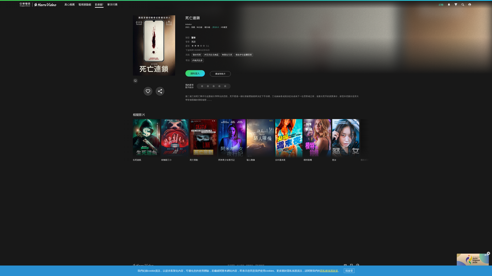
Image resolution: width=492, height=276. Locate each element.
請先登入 (195, 73)
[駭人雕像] (260, 140)
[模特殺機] (317, 140)
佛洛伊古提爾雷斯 (243, 55)
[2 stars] (208, 86)
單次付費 (112, 4)
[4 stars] (219, 86)
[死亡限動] (203, 140)
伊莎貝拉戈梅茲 (211, 55)
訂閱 (441, 4)
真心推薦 (69, 4)
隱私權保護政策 (329, 270)
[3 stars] (214, 86)
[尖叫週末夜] (288, 140)
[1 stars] (202, 86)
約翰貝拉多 (197, 60)
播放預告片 (220, 74)
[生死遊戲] (146, 140)
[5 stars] (225, 86)
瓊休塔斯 (197, 55)
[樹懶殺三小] (174, 140)
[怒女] (345, 140)
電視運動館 (84, 4)
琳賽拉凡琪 (227, 55)
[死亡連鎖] (148, 91)
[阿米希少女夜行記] (231, 140)
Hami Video (38, 4)
